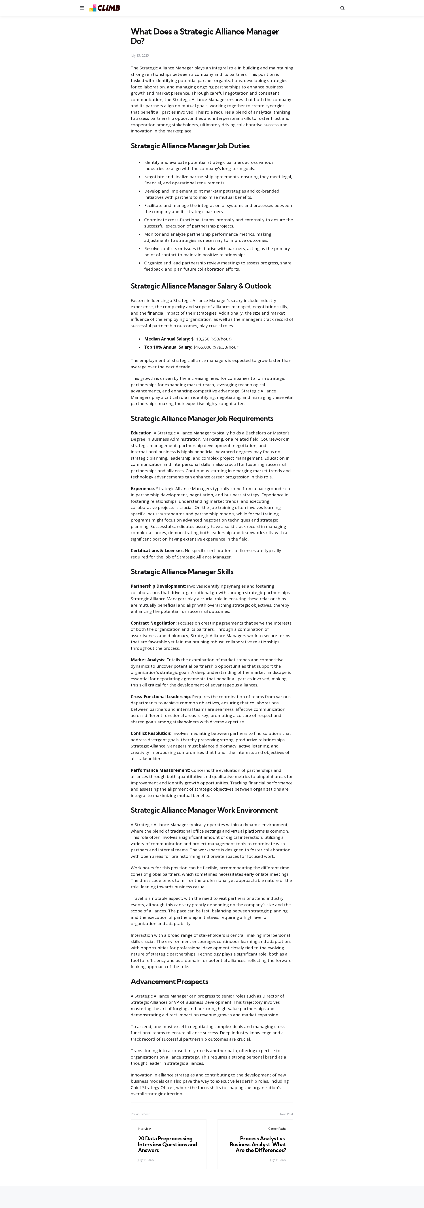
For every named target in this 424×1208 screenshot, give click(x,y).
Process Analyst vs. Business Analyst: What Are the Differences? (258, 1144)
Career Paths (277, 1128)
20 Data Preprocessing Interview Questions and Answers (167, 1144)
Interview (144, 1128)
